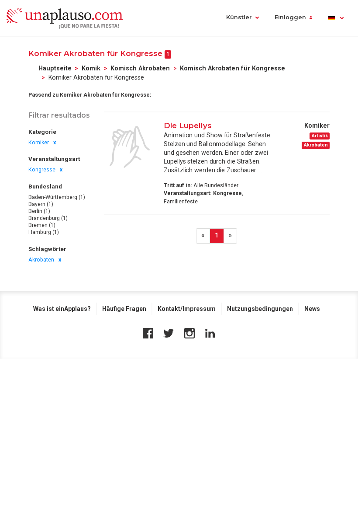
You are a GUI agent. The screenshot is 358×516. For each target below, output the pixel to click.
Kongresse (41, 170)
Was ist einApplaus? (62, 308)
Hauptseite (55, 68)
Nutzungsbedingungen (260, 308)
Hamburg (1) (43, 232)
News (312, 308)
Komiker (38, 142)
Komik (91, 68)
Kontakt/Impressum (187, 308)
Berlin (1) (39, 211)
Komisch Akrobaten (140, 68)
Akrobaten (41, 260)
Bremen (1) (41, 225)
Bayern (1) (40, 204)
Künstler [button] (239, 17)
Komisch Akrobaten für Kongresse (232, 68)
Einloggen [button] (290, 17)
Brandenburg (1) (48, 218)
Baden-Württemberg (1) (56, 197)
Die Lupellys (188, 125)
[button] (335, 18)
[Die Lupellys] (129, 147)
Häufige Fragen (124, 308)
